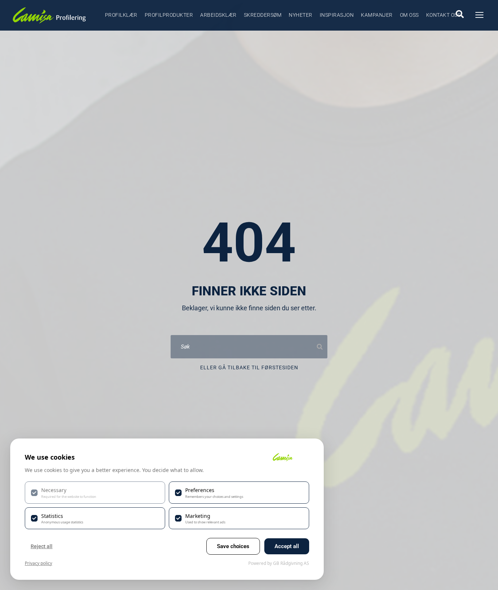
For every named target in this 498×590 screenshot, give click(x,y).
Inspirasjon (337, 15)
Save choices (233, 546)
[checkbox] (95, 492)
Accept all (287, 546)
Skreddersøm (263, 15)
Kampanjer (377, 15)
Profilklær (121, 15)
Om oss (409, 15)
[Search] (319, 346)
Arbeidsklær (218, 15)
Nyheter (300, 15)
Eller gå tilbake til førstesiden (249, 367)
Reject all (41, 546)
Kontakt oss (443, 15)
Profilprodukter (169, 15)
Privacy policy (38, 563)
